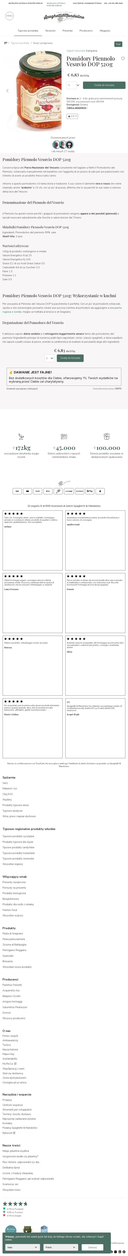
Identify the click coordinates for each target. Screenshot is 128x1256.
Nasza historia (10, 1049)
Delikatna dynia (11, 1167)
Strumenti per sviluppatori (17, 1109)
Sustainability (9, 1058)
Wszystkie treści (11, 1190)
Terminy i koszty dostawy (16, 1114)
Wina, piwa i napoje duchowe (19, 816)
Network (7, 1133)
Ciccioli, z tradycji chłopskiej (17, 1173)
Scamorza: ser (10, 1184)
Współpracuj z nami (13, 1068)
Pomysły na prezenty (14, 887)
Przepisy (7, 1100)
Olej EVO (7, 794)
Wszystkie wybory (12, 915)
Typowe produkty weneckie (18, 858)
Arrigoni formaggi (12, 1001)
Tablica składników (76, 107)
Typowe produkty (28, 30)
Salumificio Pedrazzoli (14, 1007)
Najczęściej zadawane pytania (19, 1118)
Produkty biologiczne (14, 893)
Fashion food (9, 910)
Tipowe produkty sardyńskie (18, 847)
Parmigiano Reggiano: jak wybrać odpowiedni (28, 1178)
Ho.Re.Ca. (8, 1063)
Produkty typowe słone (15, 805)
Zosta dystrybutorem (14, 1078)
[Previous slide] (7, 90)
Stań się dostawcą (12, 1073)
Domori (6, 1012)
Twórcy (6, 1045)
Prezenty (67, 30)
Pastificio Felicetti (12, 985)
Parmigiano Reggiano (14, 950)
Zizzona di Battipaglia (14, 944)
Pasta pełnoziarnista (13, 939)
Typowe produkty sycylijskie (18, 836)
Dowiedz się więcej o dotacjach (22, 388)
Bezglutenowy (10, 899)
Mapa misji (8, 1054)
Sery (5, 783)
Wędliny (7, 799)
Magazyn (105, 30)
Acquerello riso (11, 990)
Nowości (51, 30)
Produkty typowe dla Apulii (17, 842)
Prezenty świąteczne (14, 882)
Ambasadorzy (10, 1040)
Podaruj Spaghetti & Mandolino (19, 1127)
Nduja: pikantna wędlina (15, 1151)
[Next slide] (56, 90)
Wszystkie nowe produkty (17, 967)
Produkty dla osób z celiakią (18, 904)
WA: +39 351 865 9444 (113, 3)
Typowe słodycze (12, 810)
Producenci (86, 30)
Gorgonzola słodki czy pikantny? (20, 1156)
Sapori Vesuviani (75, 50)
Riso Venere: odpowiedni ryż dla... (21, 1162)
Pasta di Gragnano (12, 933)
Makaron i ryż (9, 788)
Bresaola (7, 961)
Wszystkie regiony (12, 864)
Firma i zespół (10, 1036)
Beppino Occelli (11, 996)
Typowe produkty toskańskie (18, 853)
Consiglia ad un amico (14, 1082)
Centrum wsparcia (12, 1105)
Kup (118, 44)
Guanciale (8, 955)
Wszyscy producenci (13, 1018)
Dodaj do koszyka (104, 85)
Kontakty (7, 1123)
